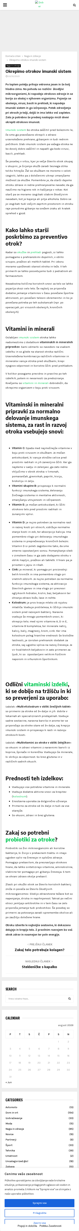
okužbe (21, 252)
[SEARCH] (69, 998)
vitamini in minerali (36, 383)
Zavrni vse (39, 1223)
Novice (9, 1134)
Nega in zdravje (13, 66)
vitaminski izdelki (46, 684)
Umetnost (11, 1155)
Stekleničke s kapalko (39, 967)
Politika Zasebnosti (50, 1225)
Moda (9, 1123)
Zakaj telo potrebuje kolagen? (39, 950)
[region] (39, 1199)
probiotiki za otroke (30, 839)
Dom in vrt (12, 1112)
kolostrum (19, 796)
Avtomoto (11, 1107)
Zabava (10, 1166)
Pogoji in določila (27, 1225)
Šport (9, 1145)
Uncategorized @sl (17, 1161)
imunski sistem (29, 337)
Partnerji (11, 1139)
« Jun (9, 1082)
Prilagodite (39, 1213)
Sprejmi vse (39, 1203)
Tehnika (10, 1150)
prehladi (35, 252)
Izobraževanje (14, 1118)
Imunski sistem (16, 130)
